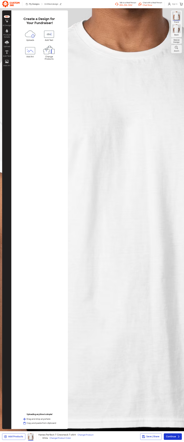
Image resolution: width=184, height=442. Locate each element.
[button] (152, 5)
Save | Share (152, 436)
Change (85, 435)
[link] (11, 4)
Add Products (15, 436)
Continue (171, 436)
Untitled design (51, 4)
